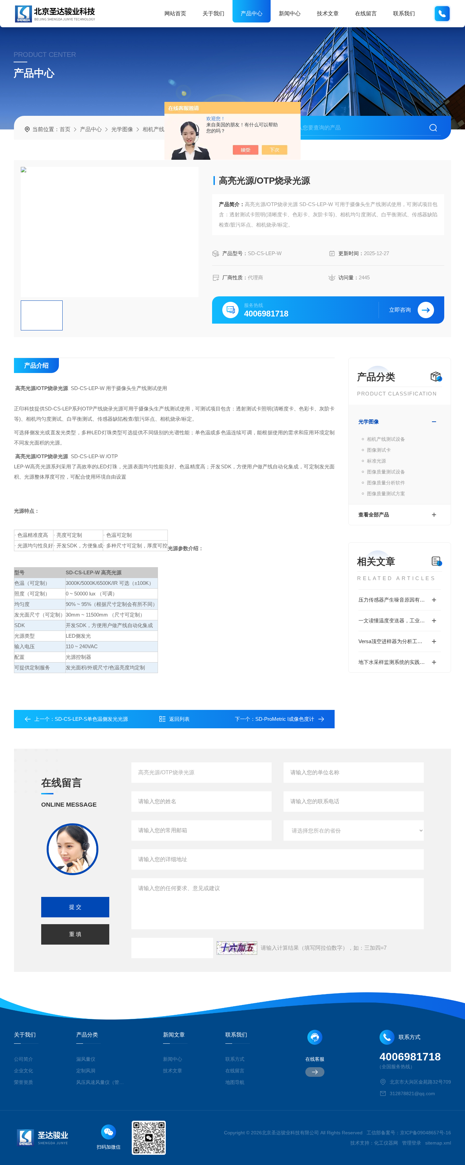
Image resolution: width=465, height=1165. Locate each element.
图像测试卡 (379, 450)
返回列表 (179, 719)
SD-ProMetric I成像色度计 (284, 719)
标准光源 (376, 461)
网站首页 (175, 13)
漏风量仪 (85, 1059)
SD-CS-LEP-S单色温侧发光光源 (91, 719)
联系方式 (234, 1059)
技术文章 (328, 13)
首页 (65, 129)
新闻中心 (290, 13)
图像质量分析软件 (386, 482)
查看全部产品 (373, 514)
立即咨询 (400, 310)
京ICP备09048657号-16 (425, 1132)
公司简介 (23, 1059)
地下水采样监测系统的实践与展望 (396, 662)
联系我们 (404, 13)
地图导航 (234, 1082)
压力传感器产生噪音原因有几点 (394, 600)
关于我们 (213, 13)
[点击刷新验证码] (237, 948)
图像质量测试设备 (386, 472)
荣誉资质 (23, 1082)
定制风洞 (85, 1070)
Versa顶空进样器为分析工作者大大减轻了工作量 (399, 641)
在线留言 (366, 13)
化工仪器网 (386, 1143)
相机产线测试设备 (386, 439)
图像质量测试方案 (386, 493)
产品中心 (251, 13)
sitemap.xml (438, 1143)
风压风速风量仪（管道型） (100, 1082)
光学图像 (122, 129)
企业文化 (23, 1070)
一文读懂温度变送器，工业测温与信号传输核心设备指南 (399, 620)
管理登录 (411, 1143)
